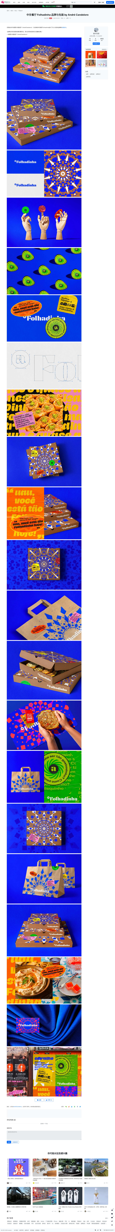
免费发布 (110, 2)
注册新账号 (15, 1142)
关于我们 (16, 1230)
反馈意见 (43, 1230)
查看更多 (104, 49)
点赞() (49, 1100)
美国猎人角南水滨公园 (89, 1178)
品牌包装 (92, 74)
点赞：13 (68, 18)
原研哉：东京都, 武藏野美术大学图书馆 (16, 1207)
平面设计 (20, 10)
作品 (15, 10)
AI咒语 (47, 2)
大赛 (24, 2)
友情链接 (37, 1230)
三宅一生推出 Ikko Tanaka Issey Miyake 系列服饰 (70, 1207)
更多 (106, 1218)
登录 (9, 1142)
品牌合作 (27, 1230)
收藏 (39, 1100)
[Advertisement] (44, 1113)
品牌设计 (98, 74)
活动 (28, 2)
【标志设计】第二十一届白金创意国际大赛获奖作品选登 (44, 1179)
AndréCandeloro (17, 1106)
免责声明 (21, 1230)
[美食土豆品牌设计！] (91, 54)
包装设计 (64, 27)
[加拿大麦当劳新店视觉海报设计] (102, 54)
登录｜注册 (101, 2)
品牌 (87, 74)
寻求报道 (32, 1230)
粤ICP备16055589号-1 (109, 1230)
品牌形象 (88, 76)
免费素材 (41, 2)
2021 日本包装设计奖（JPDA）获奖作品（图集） (95, 1207)
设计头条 (34, 2)
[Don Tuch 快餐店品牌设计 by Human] (102, 63)
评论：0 (63, 18)
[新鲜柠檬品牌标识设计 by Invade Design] (91, 63)
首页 (14, 2)
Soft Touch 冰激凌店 (38, 1207)
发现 (19, 2)
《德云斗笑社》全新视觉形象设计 (15, 1178)
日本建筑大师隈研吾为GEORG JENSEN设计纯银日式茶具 (70, 1179)
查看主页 (96, 43)
